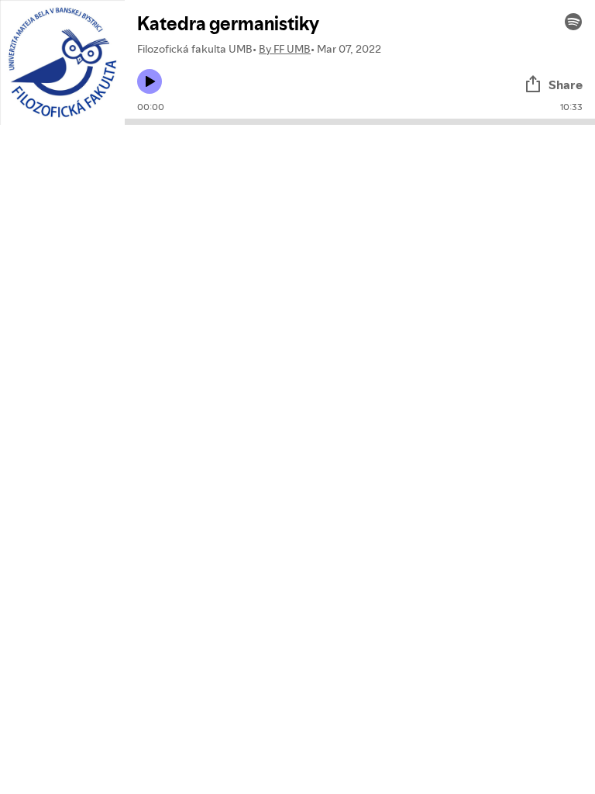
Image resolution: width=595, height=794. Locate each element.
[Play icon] (149, 81)
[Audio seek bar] (360, 122)
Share (566, 84)
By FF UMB (285, 49)
